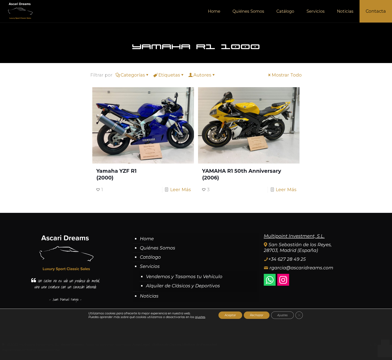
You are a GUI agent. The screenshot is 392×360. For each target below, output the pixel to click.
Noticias (149, 296)
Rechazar (256, 315)
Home (147, 239)
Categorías (133, 75)
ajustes (200, 317)
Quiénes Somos (157, 248)
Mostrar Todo (287, 75)
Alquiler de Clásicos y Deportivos (183, 286)
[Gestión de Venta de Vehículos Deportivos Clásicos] (19, 11)
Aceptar (230, 315)
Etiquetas (169, 75)
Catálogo (150, 257)
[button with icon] (270, 280)
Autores (202, 75)
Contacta (376, 11)
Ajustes (282, 315)
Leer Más (180, 189)
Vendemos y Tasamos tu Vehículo (184, 276)
